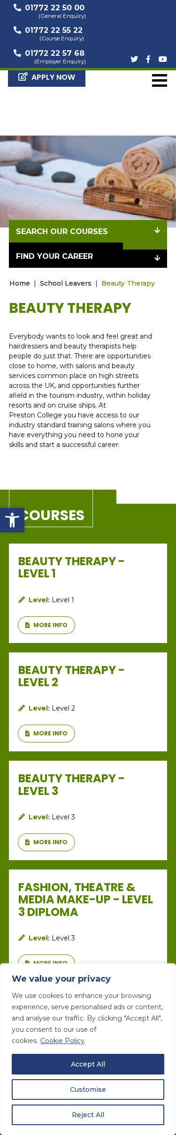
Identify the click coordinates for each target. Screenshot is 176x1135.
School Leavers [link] (66, 283)
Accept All (88, 1064)
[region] (88, 1049)
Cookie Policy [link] (62, 1041)
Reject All (88, 1115)
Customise (88, 1089)
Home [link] (19, 283)
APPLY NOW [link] (53, 77)
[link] (12, 520)
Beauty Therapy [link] (128, 283)
